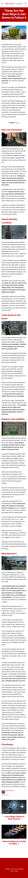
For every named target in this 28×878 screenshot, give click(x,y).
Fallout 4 (3, 794)
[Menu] (2, 3)
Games (7, 794)
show (17, 122)
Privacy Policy (14, 871)
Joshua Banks (11, 790)
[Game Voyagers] (14, 3)
